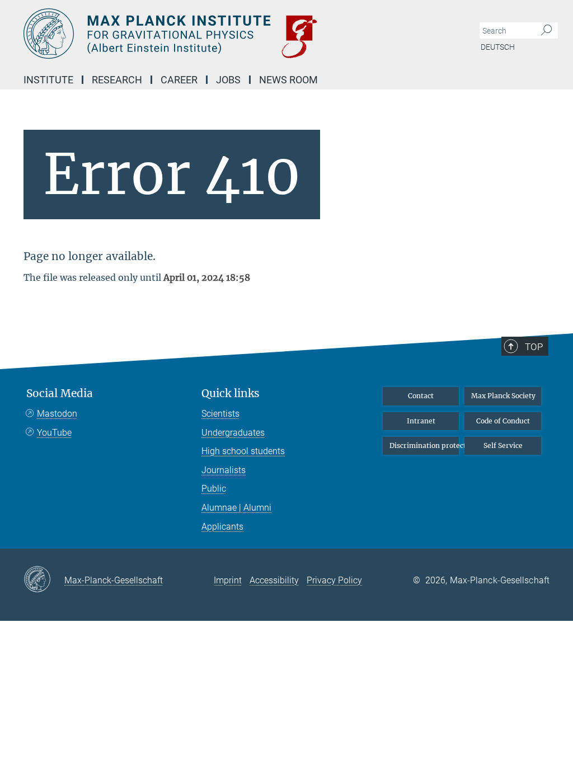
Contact (421, 396)
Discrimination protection (424, 445)
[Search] (546, 31)
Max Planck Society (503, 396)
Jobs (228, 80)
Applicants (222, 526)
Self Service (503, 445)
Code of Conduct (503, 421)
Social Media (59, 393)
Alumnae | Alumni (236, 507)
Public (213, 488)
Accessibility (274, 580)
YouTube (54, 432)
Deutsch (498, 47)
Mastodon (57, 413)
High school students (243, 451)
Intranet (421, 421)
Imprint (228, 580)
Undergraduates (233, 432)
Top (534, 346)
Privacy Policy (334, 580)
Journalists (223, 470)
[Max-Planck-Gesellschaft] (44, 580)
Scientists (220, 413)
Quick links (230, 393)
